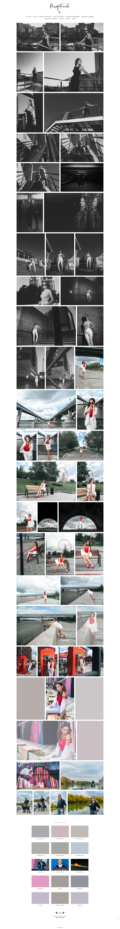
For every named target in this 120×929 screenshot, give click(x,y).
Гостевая (28, 16)
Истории (67, 18)
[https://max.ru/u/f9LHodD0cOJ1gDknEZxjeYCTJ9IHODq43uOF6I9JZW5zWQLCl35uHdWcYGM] (63, 913)
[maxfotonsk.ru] (60, 8)
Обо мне (35, 16)
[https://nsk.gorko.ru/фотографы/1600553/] (60, 913)
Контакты (61, 18)
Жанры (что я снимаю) (88, 16)
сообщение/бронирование (72, 16)
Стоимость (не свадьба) (50, 18)
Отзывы (74, 18)
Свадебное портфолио (45, 16)
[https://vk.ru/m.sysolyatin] (56, 913)
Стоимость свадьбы (58, 16)
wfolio (61, 927)
